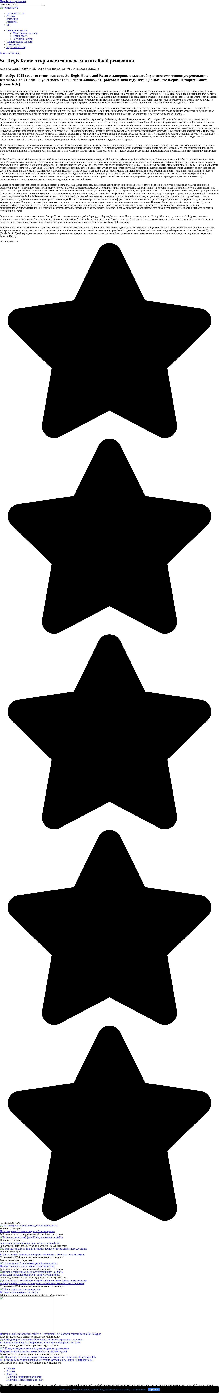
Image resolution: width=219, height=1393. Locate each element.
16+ (8, 24)
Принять (154, 1389)
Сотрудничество (15, 13)
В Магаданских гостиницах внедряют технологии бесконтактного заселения (42, 1254)
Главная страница (9, 53)
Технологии (13, 44)
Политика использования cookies (24, 1379)
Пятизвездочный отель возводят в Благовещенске (27, 1231)
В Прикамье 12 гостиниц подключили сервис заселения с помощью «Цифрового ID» (46, 1359)
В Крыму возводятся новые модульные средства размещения (33, 1351)
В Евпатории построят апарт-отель (19, 1292)
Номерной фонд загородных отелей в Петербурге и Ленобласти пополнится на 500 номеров (50, 1333)
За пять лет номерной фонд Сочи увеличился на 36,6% (30, 1243)
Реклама (10, 16)
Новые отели (20, 36)
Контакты (11, 21)
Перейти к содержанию (13, 1)
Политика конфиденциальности (24, 1376)
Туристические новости (19, 41)
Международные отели (25, 33)
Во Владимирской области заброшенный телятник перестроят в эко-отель (40, 1342)
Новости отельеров (16, 30)
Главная (10, 1368)
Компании (12, 19)
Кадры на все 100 (15, 47)
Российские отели (23, 38)
